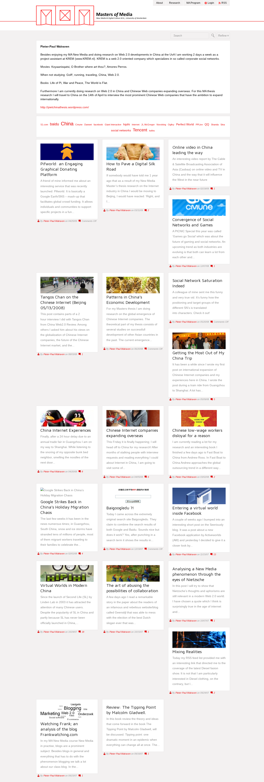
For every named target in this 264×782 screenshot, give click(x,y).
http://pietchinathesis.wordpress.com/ (64, 107)
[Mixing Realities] (199, 647)
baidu (54, 124)
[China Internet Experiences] (67, 425)
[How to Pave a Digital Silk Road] (133, 159)
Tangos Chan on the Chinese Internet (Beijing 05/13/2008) (63, 302)
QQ (207, 124)
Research (174, 2)
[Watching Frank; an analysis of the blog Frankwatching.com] (67, 719)
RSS (224, 2)
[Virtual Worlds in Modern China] (67, 580)
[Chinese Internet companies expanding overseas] (133, 425)
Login (211, 2)
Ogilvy (171, 124)
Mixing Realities (187, 651)
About (159, 2)
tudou (152, 130)
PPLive (199, 124)
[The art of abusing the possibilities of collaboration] (133, 580)
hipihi (126, 124)
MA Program (193, 2)
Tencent (140, 130)
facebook (98, 124)
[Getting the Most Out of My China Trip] (199, 348)
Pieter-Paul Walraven (54, 221)
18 (83, 632)
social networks (121, 130)
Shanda (215, 124)
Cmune (78, 124)
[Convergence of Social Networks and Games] (199, 214)
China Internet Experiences (65, 430)
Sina (222, 124)
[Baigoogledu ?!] (133, 503)
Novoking (161, 124)
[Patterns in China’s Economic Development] (133, 292)
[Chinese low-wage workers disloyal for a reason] (199, 425)
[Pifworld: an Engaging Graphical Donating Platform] (67, 159)
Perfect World (185, 124)
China (67, 123)
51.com (44, 124)
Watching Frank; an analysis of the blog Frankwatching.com (59, 729)
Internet (135, 124)
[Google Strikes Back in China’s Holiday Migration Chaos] (67, 495)
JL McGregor (148, 124)
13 (214, 554)
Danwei (88, 124)
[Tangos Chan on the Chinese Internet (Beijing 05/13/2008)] (67, 292)
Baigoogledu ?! (120, 507)
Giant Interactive (113, 124)
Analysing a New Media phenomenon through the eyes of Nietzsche (196, 574)
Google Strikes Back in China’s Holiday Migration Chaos (64, 507)
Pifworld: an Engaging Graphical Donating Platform (61, 169)
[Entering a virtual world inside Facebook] (199, 503)
